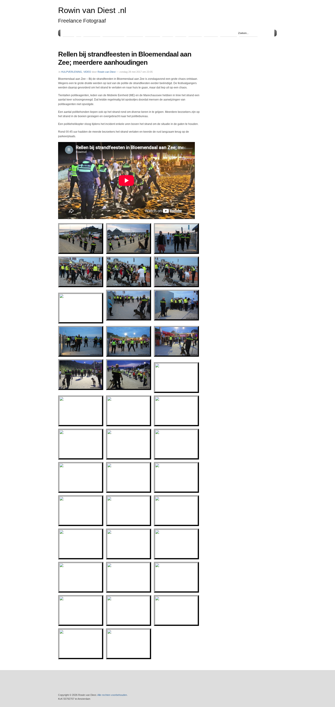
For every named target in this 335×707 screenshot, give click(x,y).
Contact (211, 32)
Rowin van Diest (107, 71)
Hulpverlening (113, 32)
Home (68, 32)
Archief (195, 32)
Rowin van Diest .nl (92, 10)
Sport (167, 32)
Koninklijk (134, 32)
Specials (152, 32)
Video (180, 32)
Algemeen (91, 32)
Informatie (228, 32)
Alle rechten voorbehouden (112, 695)
